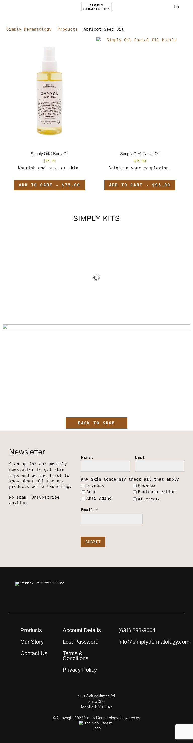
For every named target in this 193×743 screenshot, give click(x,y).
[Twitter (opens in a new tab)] (171, 588)
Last (140, 458)
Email (90, 509)
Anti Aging (99, 498)
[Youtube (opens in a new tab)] (143, 588)
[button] (19, 7)
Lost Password (81, 642)
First (87, 458)
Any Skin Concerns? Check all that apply (130, 479)
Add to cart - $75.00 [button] (49, 185)
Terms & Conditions (75, 655)
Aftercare (149, 499)
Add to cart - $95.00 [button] (140, 185)
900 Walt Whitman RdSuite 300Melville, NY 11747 (96, 701)
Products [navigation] (68, 29)
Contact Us (33, 653)
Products (31, 630)
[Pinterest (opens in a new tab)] (116, 588)
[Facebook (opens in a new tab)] (157, 588)
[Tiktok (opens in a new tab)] (171, 600)
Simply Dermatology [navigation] (29, 29)
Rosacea (147, 485)
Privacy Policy (80, 670)
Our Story (32, 642)
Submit (93, 541)
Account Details (82, 630)
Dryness (95, 485)
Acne (91, 491)
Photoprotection (157, 491)
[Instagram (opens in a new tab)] (130, 588)
